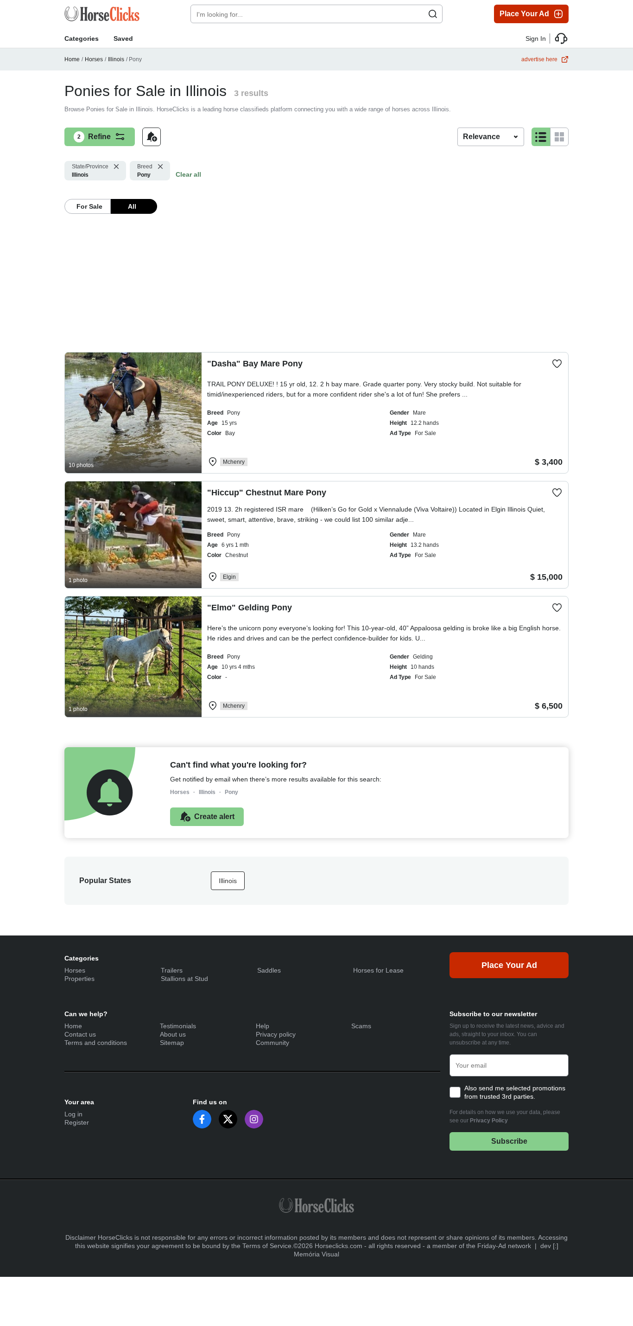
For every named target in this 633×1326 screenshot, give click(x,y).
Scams (361, 1026)
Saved (123, 38)
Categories (81, 38)
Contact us (80, 1034)
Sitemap (172, 1042)
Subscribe (509, 1141)
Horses (94, 59)
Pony (144, 170)
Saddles (269, 970)
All (132, 206)
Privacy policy (276, 1034)
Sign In (535, 38)
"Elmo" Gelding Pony (249, 607)
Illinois (116, 59)
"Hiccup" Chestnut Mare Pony (266, 492)
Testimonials (178, 1026)
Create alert (214, 816)
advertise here (539, 59)
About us (173, 1034)
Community (272, 1042)
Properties (79, 978)
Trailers (172, 970)
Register (76, 1122)
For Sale (89, 206)
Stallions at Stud (184, 978)
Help (262, 1026)
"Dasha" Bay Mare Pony (255, 363)
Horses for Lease (378, 970)
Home (72, 59)
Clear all (188, 174)
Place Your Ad (524, 14)
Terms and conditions (95, 1042)
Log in (73, 1114)
